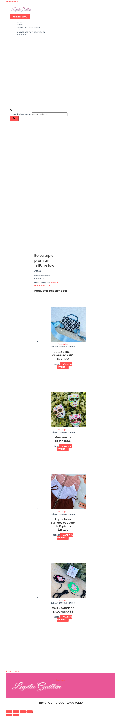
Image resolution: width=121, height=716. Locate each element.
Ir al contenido (12, 1)
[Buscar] (14, 118)
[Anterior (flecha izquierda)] (9, 715)
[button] (6, 708)
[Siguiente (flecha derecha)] (16, 715)
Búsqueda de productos (21, 114)
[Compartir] (23, 711)
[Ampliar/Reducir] (9, 711)
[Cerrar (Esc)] (29, 711)
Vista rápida (63, 344)
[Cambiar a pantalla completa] (16, 711)
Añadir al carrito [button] (64, 365)
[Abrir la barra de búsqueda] (11, 111)
